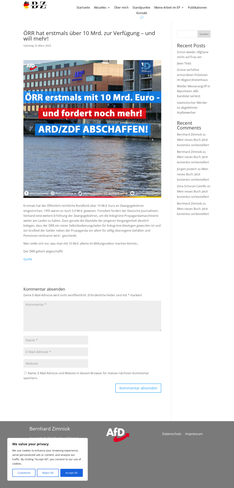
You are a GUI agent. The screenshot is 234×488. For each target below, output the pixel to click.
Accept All (71, 472)
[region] (47, 459)
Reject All (48, 472)
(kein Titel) (184, 63)
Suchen (204, 34)
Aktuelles (100, 7)
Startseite (83, 7)
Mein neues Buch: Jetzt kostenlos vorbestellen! (193, 174)
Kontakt (141, 13)
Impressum (194, 434)
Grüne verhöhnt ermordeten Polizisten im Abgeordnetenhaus (192, 75)
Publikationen (197, 7)
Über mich (121, 7)
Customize (24, 472)
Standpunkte (141, 7)
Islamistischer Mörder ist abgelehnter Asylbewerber (192, 108)
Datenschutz (171, 434)
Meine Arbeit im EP (167, 7)
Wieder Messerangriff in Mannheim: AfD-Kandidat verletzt (193, 91)
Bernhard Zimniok (189, 134)
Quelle (27, 259)
